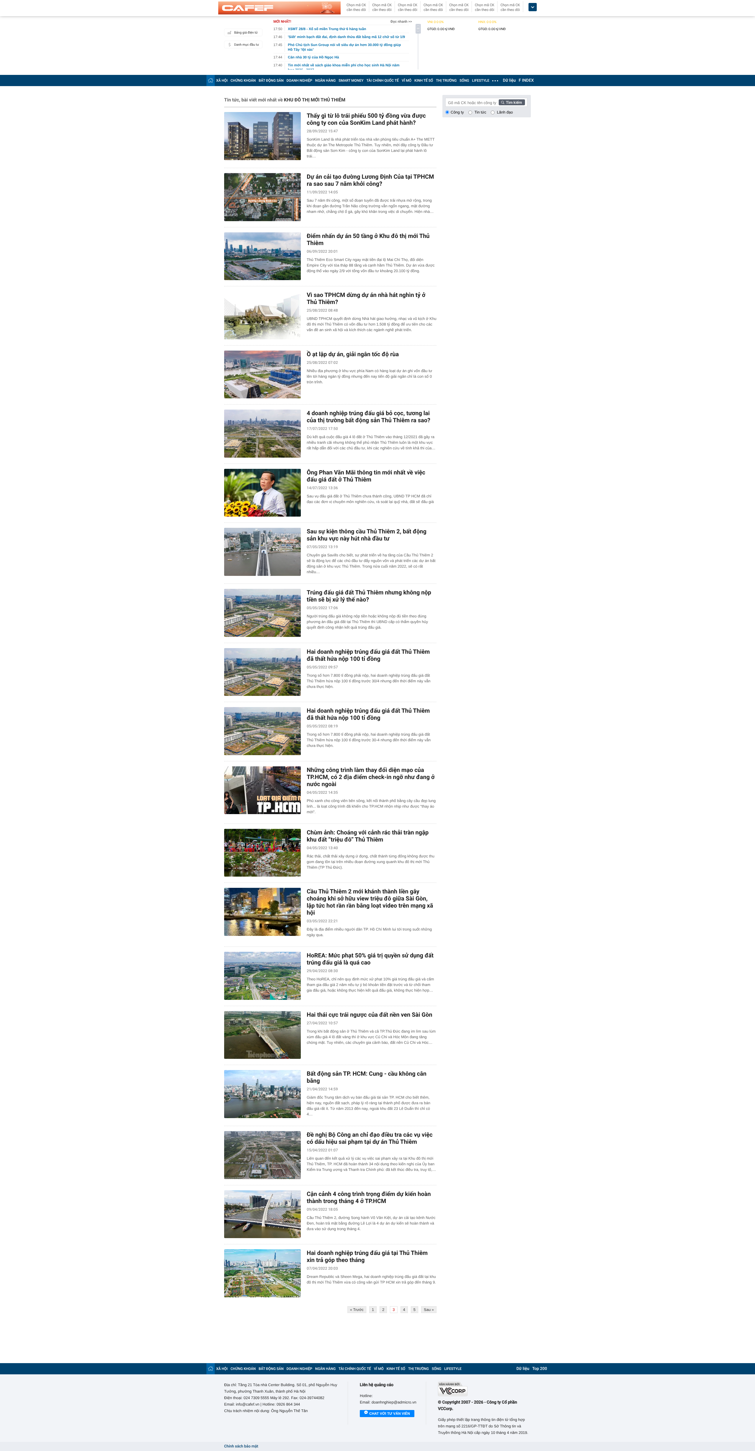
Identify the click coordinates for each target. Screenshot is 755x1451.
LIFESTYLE (480, 80)
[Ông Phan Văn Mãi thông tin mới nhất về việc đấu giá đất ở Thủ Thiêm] (262, 493)
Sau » (429, 1309)
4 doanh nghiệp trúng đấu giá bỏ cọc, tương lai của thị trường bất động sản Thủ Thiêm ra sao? (368, 417)
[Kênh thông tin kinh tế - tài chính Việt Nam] (279, 7)
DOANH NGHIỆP (299, 80)
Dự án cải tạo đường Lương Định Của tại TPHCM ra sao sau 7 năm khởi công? (370, 180)
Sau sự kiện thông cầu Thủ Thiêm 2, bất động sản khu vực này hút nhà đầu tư (366, 535)
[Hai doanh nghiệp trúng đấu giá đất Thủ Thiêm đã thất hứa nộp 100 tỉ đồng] (262, 672)
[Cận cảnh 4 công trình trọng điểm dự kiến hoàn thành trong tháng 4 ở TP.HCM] (262, 1214)
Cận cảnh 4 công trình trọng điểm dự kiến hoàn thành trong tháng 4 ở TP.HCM (369, 1197)
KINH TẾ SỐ (423, 80)
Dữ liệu (509, 80)
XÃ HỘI (222, 80)
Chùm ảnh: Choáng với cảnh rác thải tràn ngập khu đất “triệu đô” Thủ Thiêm (368, 836)
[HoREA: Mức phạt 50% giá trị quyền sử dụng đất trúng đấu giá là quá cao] (262, 976)
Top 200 (539, 1368)
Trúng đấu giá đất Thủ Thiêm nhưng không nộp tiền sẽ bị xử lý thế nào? (369, 596)
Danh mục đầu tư (246, 45)
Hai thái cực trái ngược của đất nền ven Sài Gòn (369, 1014)
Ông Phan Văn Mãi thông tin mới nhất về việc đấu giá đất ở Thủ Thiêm (366, 476)
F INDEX (526, 80)
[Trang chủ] (210, 80)
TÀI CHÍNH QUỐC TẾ (382, 80)
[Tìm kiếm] (512, 102)
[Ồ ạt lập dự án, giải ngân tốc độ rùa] (262, 375)
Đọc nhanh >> (401, 21)
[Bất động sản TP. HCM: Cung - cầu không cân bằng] (262, 1094)
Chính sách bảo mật (241, 1446)
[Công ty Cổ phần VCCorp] (484, 1389)
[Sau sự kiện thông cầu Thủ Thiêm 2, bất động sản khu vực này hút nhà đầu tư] (262, 552)
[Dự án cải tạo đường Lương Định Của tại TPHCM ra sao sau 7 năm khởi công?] (262, 197)
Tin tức (480, 112)
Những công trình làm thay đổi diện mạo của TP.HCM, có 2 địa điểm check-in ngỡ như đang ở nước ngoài (371, 777)
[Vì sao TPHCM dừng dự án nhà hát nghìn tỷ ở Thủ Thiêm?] (262, 315)
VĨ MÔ (406, 80)
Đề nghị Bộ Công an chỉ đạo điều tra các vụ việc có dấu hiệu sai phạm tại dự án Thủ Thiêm (370, 1138)
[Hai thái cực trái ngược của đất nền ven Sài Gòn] (262, 1035)
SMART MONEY (351, 80)
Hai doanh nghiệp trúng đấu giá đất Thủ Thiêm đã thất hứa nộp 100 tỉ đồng (368, 655)
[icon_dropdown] (532, 7)
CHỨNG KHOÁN (243, 80)
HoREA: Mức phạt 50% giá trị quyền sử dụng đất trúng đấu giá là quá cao (370, 959)
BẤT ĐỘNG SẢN (271, 80)
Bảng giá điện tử (246, 32)
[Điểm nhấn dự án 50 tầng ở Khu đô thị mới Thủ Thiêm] (262, 256)
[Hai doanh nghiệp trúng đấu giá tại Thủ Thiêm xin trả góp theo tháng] (262, 1273)
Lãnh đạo (505, 112)
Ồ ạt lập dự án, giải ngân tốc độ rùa (353, 354)
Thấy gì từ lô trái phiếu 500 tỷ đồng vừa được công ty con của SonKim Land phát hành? (366, 119)
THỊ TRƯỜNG (446, 80)
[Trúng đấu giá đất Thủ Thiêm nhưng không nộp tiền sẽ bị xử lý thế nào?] (262, 613)
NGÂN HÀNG (325, 80)
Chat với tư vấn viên (389, 1413)
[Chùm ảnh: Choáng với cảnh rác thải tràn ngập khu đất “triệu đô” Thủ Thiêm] (262, 853)
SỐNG (464, 80)
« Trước (357, 1309)
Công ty (457, 112)
